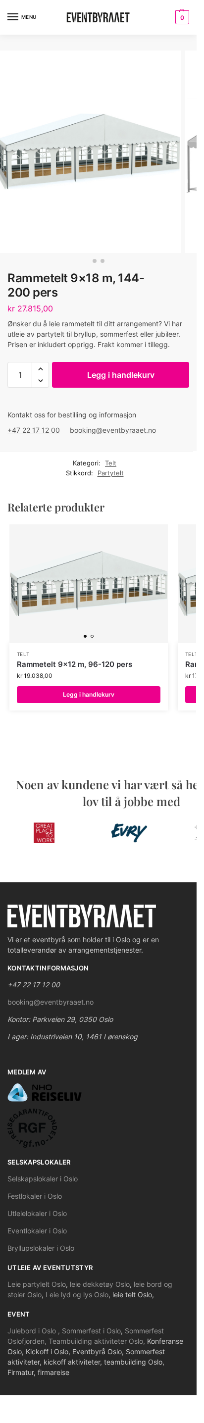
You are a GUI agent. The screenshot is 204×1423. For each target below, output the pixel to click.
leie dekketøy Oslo (100, 1284)
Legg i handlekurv (120, 375)
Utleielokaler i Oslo (37, 1213)
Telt (110, 463)
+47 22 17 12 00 (33, 430)
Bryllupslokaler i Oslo (40, 1248)
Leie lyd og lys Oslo (77, 1294)
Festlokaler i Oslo (34, 1196)
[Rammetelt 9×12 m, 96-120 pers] (88, 583)
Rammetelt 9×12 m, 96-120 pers (74, 664)
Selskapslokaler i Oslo (42, 1178)
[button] (40, 368)
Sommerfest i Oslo (91, 1330)
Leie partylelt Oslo (36, 1284)
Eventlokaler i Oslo (37, 1230)
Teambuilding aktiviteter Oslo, (98, 1341)
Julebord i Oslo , (34, 1330)
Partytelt (111, 473)
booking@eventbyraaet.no (113, 430)
